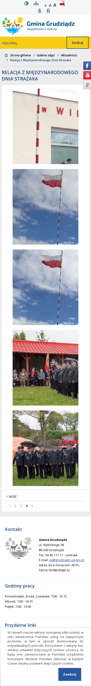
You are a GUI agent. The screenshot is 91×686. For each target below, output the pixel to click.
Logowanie (50, 10)
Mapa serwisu (37, 3)
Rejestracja (41, 10)
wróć (13, 496)
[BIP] (63, 3)
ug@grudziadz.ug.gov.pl (66, 560)
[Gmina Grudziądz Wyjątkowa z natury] (46, 26)
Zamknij (69, 674)
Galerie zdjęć (46, 55)
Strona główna (20, 55)
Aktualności (69, 55)
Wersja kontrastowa (28, 3)
